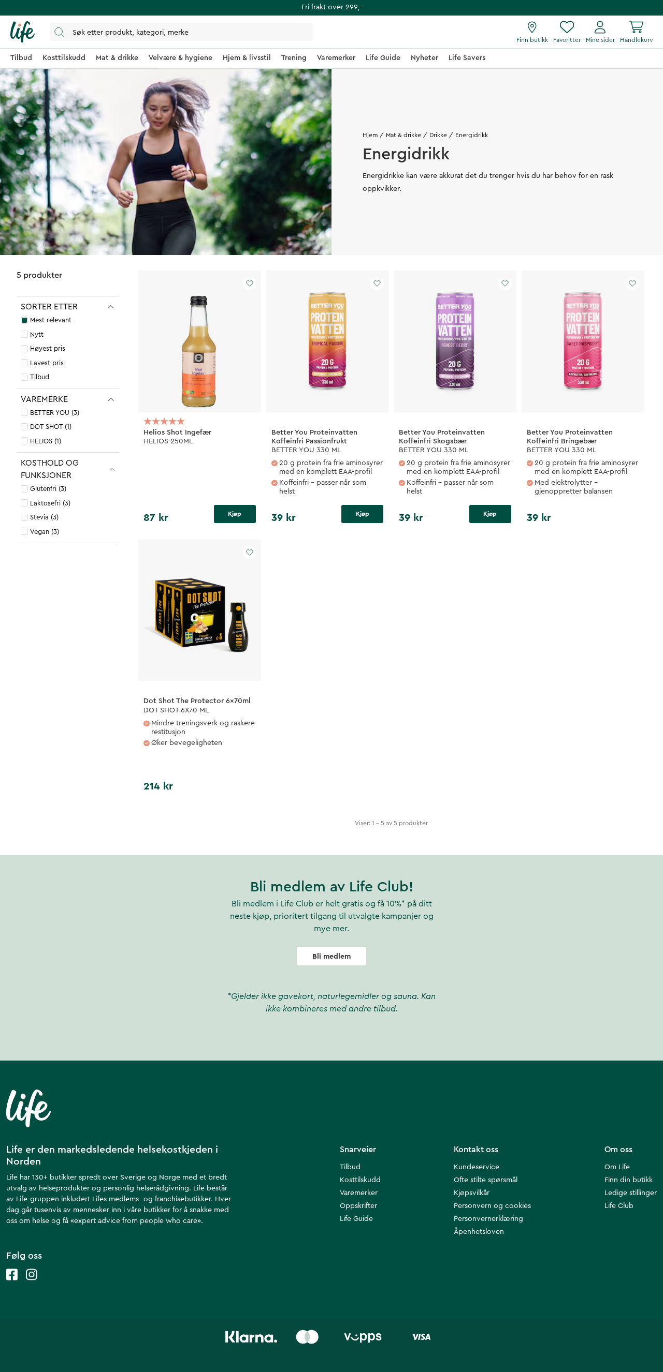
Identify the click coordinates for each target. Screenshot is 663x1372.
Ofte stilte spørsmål (485, 1180)
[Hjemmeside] (22, 32)
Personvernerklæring (488, 1218)
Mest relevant (50, 320)
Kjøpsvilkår (471, 1193)
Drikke (438, 135)
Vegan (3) (44, 531)
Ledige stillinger (630, 1193)
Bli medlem (331, 956)
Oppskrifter (358, 1206)
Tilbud (39, 377)
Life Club (618, 1206)
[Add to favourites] (249, 283)
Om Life (617, 1167)
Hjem (370, 135)
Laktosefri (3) (50, 503)
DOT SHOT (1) (50, 426)
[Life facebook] (12, 1285)
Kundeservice (476, 1167)
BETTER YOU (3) (54, 412)
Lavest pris (47, 363)
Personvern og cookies (492, 1206)
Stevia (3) (44, 517)
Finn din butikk (628, 1180)
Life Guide (356, 1218)
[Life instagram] (31, 1285)
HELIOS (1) (45, 441)
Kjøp (234, 514)
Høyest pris (47, 348)
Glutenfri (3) (48, 488)
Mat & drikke (403, 135)
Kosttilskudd (360, 1180)
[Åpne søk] (181, 31)
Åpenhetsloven (479, 1231)
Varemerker (359, 1193)
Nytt (37, 334)
